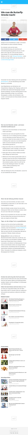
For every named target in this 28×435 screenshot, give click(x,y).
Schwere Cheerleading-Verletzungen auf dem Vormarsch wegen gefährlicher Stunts (17, 381)
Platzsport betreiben (17, 56)
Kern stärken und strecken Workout (16, 316)
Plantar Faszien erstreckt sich (15, 304)
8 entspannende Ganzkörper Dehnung (17, 310)
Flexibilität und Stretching (5, 9)
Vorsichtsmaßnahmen (21, 227)
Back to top (14, 428)
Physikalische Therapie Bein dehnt (16, 322)
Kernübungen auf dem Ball (14, 354)
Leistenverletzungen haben (7, 59)
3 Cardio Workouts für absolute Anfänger (17, 385)
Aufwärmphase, (4, 81)
